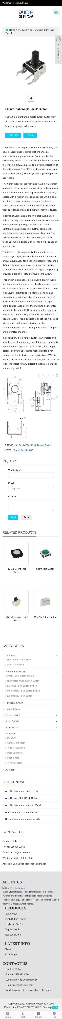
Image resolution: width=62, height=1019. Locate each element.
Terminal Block (14, 762)
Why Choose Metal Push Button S (22, 798)
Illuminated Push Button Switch (23, 680)
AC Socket (10, 769)
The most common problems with (22, 819)
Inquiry (38, 1017)
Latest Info (17, 944)
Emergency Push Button (19, 695)
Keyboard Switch (14, 702)
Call (23, 1017)
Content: (13, 496)
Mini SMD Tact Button (45, 617)
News (8, 949)
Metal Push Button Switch (20, 675)
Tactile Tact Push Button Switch (35, 445)
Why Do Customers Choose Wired (23, 805)
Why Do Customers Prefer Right (21, 791)
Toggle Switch (12, 709)
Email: (11, 483)
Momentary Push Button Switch (23, 690)
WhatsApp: (14, 470)
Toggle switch (12, 929)
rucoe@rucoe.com (20, 852)
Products (23, 29)
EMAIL (31, 135)
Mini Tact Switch (15, 664)
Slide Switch (11, 727)
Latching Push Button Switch (22, 685)
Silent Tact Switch (45, 568)
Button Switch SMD (23, 450)
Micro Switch (12, 721)
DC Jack (11, 737)
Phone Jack (13, 757)
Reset (26, 517)
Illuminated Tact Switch (19, 659)
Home (12, 29)
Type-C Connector (16, 747)
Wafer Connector (16, 742)
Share (8, 1017)
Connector (10, 733)
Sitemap (47, 1007)
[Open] (58, 50)
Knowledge (11, 954)
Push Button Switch (15, 671)
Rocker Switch (12, 715)
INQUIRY (14, 135)
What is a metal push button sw (21, 812)
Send (13, 517)
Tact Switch (35, 29)
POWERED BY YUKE (29, 1007)
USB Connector (15, 752)
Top (54, 1017)
